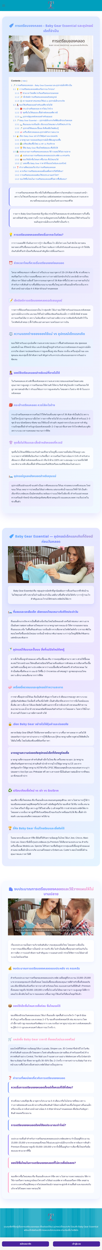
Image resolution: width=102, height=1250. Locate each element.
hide (24, 81)
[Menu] (3, 5)
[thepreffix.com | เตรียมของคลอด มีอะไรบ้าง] (51, 5)
